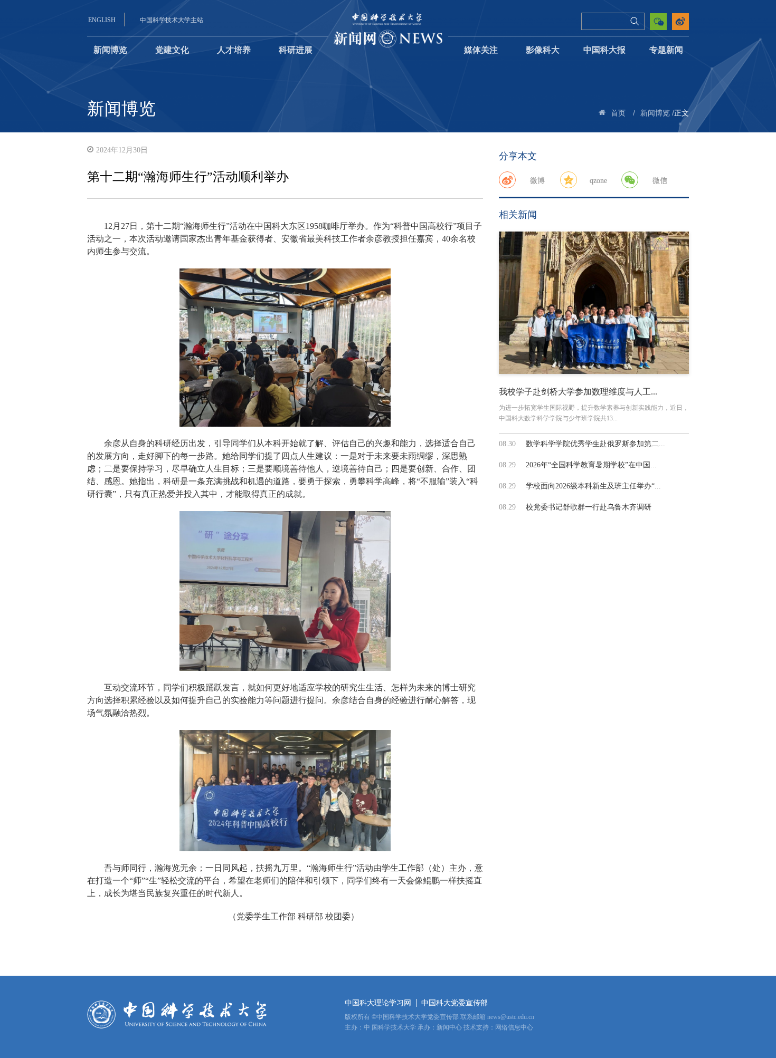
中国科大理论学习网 (378, 1003)
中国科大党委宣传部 (454, 1003)
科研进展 (296, 49)
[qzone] (568, 179)
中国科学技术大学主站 (171, 20)
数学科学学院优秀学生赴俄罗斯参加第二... (595, 444)
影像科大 (543, 49)
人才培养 (234, 49)
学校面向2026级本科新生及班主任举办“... (593, 486)
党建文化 (172, 49)
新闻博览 (110, 49)
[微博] (507, 179)
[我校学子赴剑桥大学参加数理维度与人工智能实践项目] (594, 303)
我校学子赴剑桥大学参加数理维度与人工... (578, 391)
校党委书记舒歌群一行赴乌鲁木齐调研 (588, 507)
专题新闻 (666, 49)
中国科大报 (604, 49)
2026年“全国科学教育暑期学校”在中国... (591, 465)
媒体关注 (481, 49)
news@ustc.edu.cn (510, 1017)
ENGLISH (102, 20)
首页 (618, 113)
